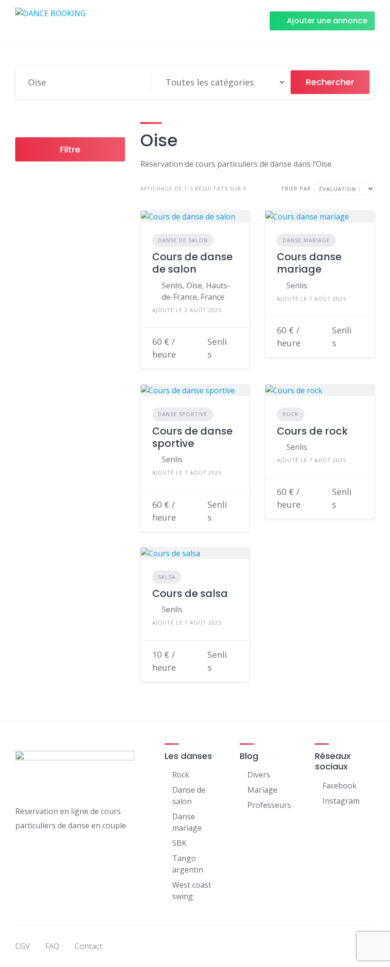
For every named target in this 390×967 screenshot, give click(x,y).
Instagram (341, 801)
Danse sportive (182, 413)
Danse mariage (306, 240)
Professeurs (269, 805)
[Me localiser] (139, 82)
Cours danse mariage (309, 263)
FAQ (52, 946)
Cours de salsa (190, 593)
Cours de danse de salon (192, 263)
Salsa (167, 576)
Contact (88, 946)
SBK (179, 843)
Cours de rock (312, 431)
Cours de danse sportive (192, 437)
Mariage (262, 790)
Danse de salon (183, 240)
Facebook (339, 785)
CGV (22, 946)
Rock (291, 413)
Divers (258, 774)
